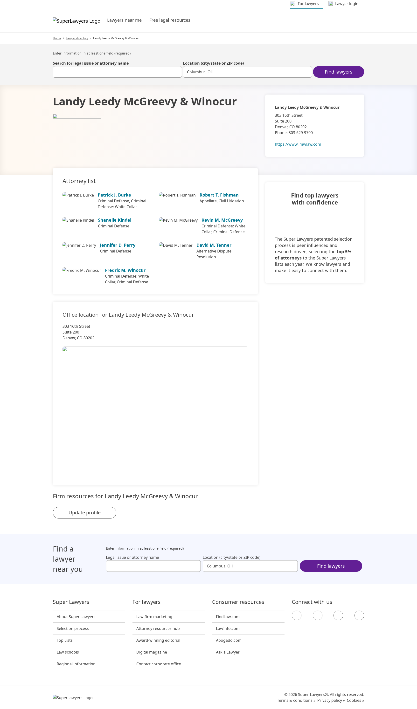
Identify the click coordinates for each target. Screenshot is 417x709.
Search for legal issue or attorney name (91, 63)
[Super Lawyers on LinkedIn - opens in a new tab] (359, 615)
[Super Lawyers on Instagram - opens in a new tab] (317, 615)
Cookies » (355, 700)
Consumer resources (238, 602)
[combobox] (117, 72)
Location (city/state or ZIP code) (213, 63)
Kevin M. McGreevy (222, 220)
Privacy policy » (331, 700)
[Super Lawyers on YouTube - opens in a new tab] (338, 615)
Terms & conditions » (296, 700)
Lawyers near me (124, 20)
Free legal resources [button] (169, 20)
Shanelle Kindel (114, 220)
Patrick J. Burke (114, 195)
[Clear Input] (176, 72)
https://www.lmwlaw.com (298, 144)
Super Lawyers (71, 602)
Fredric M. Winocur (125, 270)
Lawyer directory (77, 38)
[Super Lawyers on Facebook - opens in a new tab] (296, 615)
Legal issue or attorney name (132, 557)
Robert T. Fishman (219, 195)
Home (57, 38)
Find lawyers (339, 71)
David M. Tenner (213, 245)
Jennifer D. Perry (117, 245)
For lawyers (146, 602)
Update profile (85, 512)
